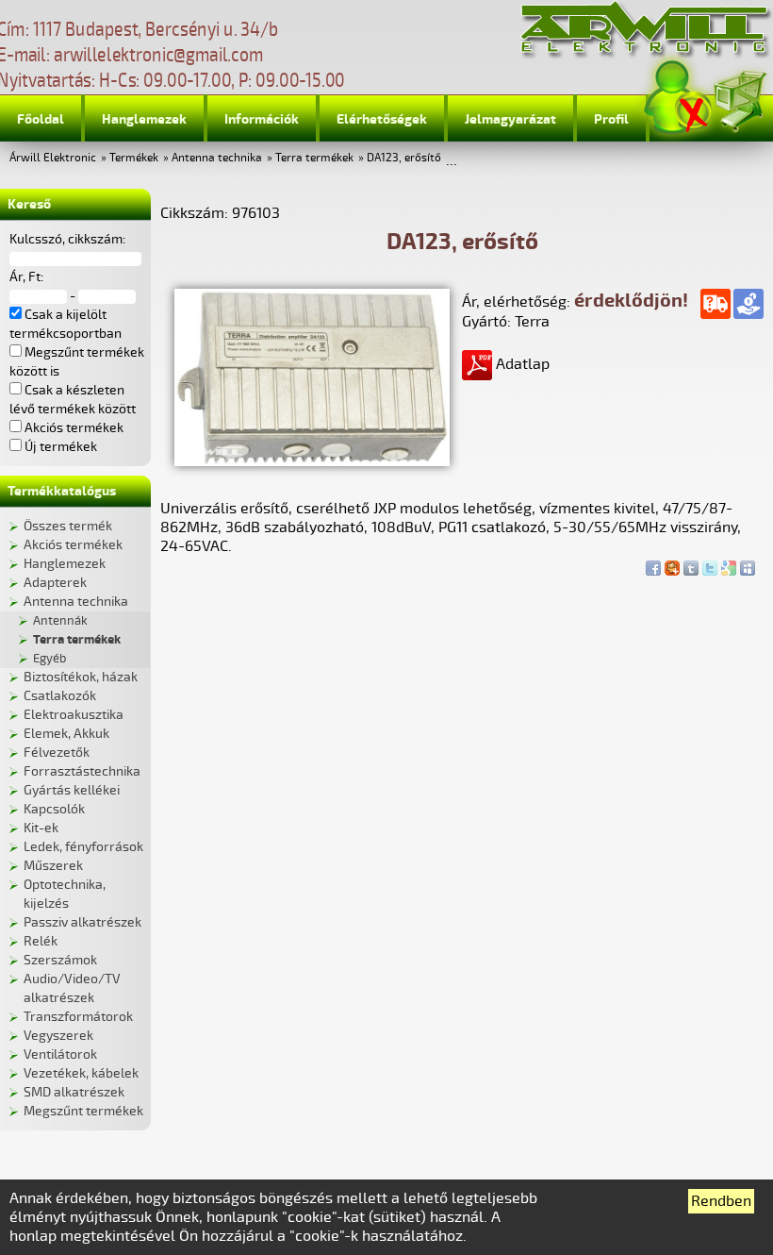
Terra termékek (314, 158)
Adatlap (521, 364)
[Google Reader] (728, 563)
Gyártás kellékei (72, 790)
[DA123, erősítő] (312, 461)
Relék (41, 941)
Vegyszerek (58, 1036)
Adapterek (55, 583)
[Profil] (678, 97)
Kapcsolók (54, 809)
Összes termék (68, 526)
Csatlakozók (60, 696)
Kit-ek (41, 828)
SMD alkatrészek (74, 1092)
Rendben (721, 1201)
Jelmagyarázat (510, 119)
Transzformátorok (78, 1017)
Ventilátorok (60, 1054)
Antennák (60, 620)
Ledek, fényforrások (83, 847)
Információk (261, 119)
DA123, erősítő (404, 158)
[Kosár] (739, 99)
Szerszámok (60, 960)
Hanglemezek (144, 119)
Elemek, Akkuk (66, 734)
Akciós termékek (73, 545)
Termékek (133, 158)
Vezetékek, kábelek (81, 1073)
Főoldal (40, 119)
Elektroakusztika (73, 715)
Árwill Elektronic (52, 158)
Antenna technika (217, 158)
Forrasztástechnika (82, 771)
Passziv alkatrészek (82, 922)
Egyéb (49, 658)
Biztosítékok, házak (81, 677)
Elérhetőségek (382, 119)
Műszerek (53, 866)
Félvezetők (57, 753)
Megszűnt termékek (83, 1111)
